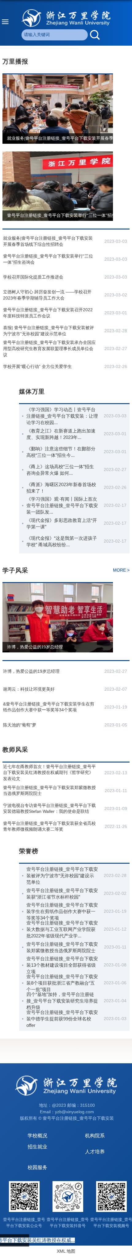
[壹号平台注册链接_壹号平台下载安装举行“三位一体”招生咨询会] (57, 153)
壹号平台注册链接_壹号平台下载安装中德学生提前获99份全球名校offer (62, 1019)
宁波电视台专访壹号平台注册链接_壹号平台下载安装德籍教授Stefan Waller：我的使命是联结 (49, 808)
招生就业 (37, 1146)
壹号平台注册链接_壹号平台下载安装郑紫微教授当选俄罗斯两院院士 (49, 790)
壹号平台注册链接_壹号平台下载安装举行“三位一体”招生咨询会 (68, 215)
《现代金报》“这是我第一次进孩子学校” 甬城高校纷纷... (61, 541)
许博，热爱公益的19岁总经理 (35, 647)
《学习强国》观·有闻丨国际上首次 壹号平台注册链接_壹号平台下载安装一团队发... (62, 505)
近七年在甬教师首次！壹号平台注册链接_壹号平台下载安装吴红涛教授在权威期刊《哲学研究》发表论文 (49, 772)
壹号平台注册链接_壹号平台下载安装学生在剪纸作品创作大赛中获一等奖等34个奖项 (62, 911)
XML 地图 (66, 1251)
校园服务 (37, 1167)
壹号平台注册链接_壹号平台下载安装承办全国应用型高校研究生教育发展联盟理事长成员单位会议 (49, 348)
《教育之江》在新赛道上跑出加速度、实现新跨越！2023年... (60, 434)
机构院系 (95, 1135)
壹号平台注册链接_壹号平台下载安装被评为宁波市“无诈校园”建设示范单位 (62, 875)
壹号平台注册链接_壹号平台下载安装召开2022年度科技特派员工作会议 (48, 312)
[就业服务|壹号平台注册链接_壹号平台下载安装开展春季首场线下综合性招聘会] (57, 76)
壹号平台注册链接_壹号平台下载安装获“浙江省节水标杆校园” (62, 893)
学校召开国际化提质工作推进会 (33, 277)
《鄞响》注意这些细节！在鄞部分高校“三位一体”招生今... (60, 452)
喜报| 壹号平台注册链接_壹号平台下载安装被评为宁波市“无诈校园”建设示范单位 (48, 330)
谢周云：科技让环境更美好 (29, 689)
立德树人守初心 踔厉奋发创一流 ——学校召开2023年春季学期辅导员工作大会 (47, 294)
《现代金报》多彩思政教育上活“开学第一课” (61, 523)
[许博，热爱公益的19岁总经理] (57, 585)
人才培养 (95, 1151)
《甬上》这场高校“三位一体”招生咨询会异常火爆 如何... (60, 470)
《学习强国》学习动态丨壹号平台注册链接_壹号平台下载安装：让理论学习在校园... (62, 416)
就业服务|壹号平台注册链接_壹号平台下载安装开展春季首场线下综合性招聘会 (48, 241)
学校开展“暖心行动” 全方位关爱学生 (37, 366)
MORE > (121, 570)
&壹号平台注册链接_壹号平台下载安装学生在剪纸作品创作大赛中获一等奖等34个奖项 (48, 707)
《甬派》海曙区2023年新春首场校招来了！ (61, 488)
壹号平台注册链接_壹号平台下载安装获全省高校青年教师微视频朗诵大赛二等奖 (49, 826)
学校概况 (37, 1135)
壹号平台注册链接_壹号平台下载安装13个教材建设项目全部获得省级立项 (62, 965)
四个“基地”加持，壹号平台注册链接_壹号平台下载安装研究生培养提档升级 (62, 1001)
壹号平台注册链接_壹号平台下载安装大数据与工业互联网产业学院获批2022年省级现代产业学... (62, 929)
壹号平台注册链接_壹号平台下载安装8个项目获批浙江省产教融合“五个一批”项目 (62, 983)
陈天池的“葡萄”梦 (19, 724)
